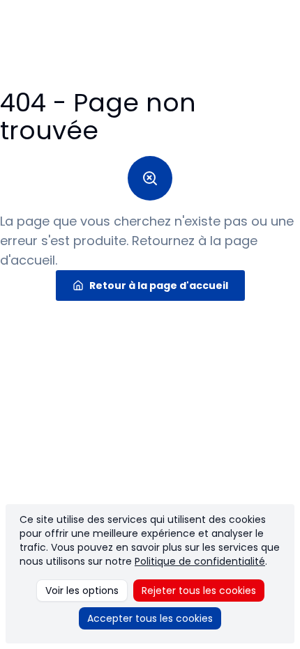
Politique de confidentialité (200, 561)
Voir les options (82, 590)
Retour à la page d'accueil (158, 285)
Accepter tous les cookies (150, 618)
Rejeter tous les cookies (199, 590)
